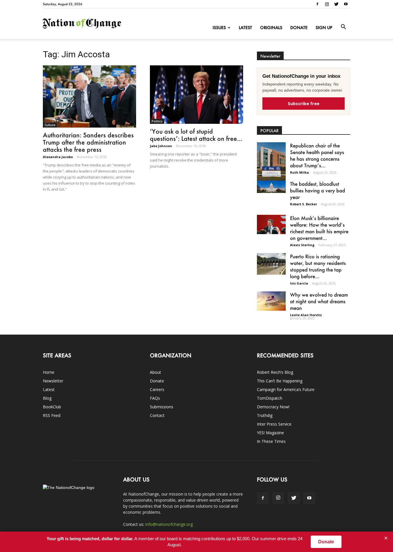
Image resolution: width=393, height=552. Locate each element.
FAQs (155, 398)
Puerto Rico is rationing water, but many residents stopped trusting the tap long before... (318, 266)
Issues (219, 27)
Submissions (161, 406)
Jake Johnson (161, 146)
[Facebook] (317, 4)
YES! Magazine (270, 432)
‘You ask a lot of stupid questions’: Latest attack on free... (196, 134)
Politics (157, 121)
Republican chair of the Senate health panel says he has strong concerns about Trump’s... (317, 155)
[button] (343, 27)
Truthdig (264, 415)
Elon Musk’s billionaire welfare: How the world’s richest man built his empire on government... (319, 228)
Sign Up (324, 27)
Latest (245, 27)
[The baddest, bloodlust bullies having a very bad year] (271, 187)
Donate (299, 27)
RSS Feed (51, 415)
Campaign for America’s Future (285, 389)
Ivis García (299, 283)
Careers (157, 389)
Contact (157, 415)
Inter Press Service (274, 424)
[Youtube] (346, 4)
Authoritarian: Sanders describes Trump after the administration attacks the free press (88, 142)
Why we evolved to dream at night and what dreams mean (319, 301)
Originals (271, 27)
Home (48, 372)
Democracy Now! (273, 406)
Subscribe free (303, 103)
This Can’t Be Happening (279, 381)
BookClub (52, 406)
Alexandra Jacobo (58, 157)
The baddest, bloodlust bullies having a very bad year (317, 190)
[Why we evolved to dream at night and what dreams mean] (271, 301)
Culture (50, 125)
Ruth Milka (299, 172)
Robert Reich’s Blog (275, 372)
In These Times (271, 441)
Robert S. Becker (303, 204)
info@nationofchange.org (169, 524)
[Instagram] (327, 4)
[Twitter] (336, 4)
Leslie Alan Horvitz (306, 315)
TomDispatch (269, 398)
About (155, 372)
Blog (47, 398)
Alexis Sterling (302, 245)
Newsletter (53, 381)
